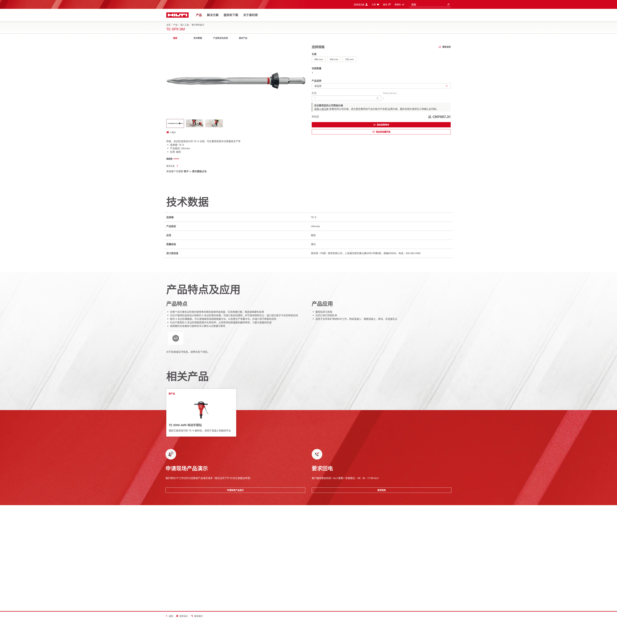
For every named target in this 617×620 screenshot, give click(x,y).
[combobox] (430, 4)
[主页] (177, 15)
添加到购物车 (383, 124)
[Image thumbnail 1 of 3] (175, 123)
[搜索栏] (448, 4)
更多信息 (170, 166)
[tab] (175, 38)
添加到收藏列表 (383, 131)
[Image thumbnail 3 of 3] (214, 123)
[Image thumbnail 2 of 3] (194, 123)
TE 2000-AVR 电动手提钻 (185, 425)
